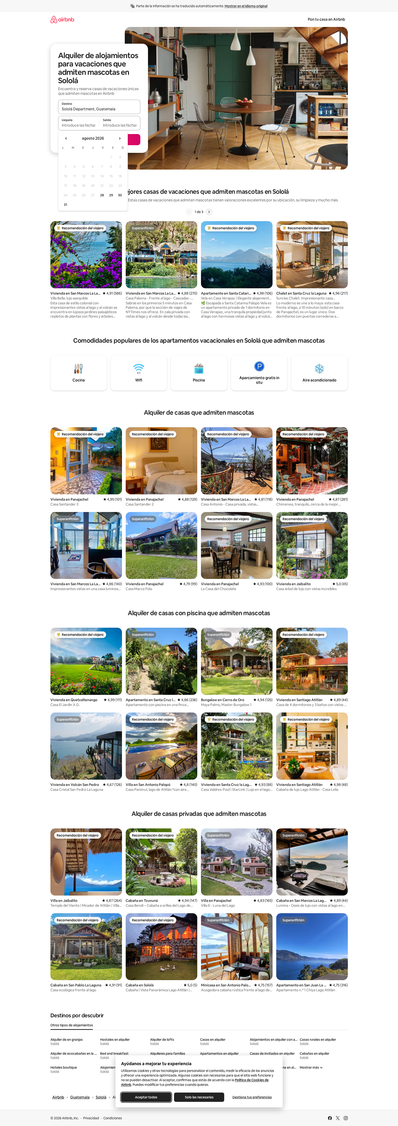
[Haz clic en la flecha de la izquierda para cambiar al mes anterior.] (66, 138)
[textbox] (78, 125)
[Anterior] (189, 212)
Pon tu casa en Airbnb (326, 19)
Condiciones (112, 1118)
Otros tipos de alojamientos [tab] (71, 1025)
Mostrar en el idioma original (246, 6)
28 (102, 195)
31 (65, 205)
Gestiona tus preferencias (252, 1097)
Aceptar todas (146, 1097)
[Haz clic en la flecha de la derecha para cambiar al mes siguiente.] (119, 138)
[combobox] (99, 109)
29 (111, 195)
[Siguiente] (209, 212)
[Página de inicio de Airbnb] (62, 19)
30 (120, 195)
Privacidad (91, 1118)
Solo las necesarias (199, 1097)
